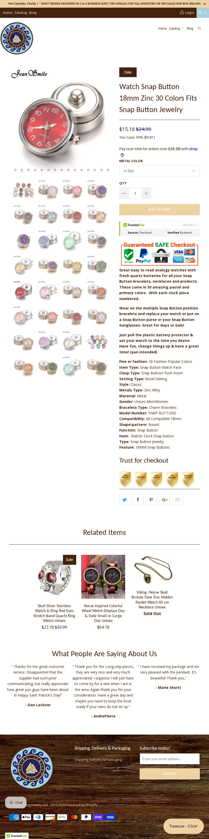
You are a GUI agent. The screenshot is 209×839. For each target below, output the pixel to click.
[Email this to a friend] (177, 499)
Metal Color (131, 161)
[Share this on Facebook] (138, 499)
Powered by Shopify (81, 804)
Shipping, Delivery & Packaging (98, 759)
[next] (108, 120)
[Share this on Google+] (164, 499)
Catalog (21, 13)
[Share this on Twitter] (124, 499)
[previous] (14, 120)
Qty (122, 183)
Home (7, 13)
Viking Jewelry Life (34, 804)
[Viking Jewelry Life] (16, 39)
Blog (33, 13)
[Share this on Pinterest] (151, 499)
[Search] (199, 29)
